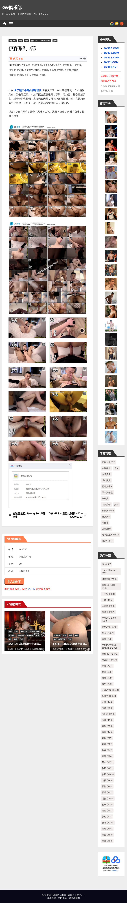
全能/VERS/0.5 (109, 619)
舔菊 (107, 792)
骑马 (28, 74)
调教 (15, 639)
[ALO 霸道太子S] (111, 297)
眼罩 (107, 732)
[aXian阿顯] (111, 380)
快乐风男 (106, 474)
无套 (21, 69)
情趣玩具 (109, 659)
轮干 (107, 804)
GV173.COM (111, 52)
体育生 (108, 612)
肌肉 (53, 69)
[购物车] (117, 23)
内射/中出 (109, 627)
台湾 (16, 631)
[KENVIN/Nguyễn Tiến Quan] (111, 130)
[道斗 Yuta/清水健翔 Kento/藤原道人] (111, 283)
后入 (59, 65)
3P (106, 564)
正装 (107, 702)
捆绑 (107, 672)
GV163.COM (111, 48)
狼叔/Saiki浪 (108, 510)
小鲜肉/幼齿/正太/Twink (109, 646)
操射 (13, 69)
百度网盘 (30, 635)
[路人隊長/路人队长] (111, 353)
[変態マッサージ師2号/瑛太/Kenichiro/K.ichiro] (111, 227)
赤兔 (116, 468)
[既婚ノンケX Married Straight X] (111, 241)
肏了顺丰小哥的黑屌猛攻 (28, 90)
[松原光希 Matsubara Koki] (111, 186)
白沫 (38, 69)
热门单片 (12, 635)
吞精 (107, 639)
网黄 (55, 41)
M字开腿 (38, 65)
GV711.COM (111, 62)
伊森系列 (49, 65)
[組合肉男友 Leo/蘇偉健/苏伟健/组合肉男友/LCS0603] (111, 172)
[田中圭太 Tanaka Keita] (111, 311)
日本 (70, 635)
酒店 (21, 74)
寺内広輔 (106, 504)
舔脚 (76, 69)
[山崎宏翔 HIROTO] (111, 116)
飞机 (21, 639)
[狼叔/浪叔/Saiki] (111, 158)
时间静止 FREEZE (110, 534)
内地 (20, 41)
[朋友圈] (112, 23)
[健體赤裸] (111, 325)
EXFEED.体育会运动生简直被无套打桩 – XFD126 (82, 644)
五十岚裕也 (107, 492)
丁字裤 (108, 594)
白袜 (46, 69)
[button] (122, 23)
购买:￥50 (18, 58)
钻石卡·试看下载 (59, 639)
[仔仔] (111, 339)
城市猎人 (106, 480)
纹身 (107, 750)
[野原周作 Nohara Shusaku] (111, 422)
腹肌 (69, 69)
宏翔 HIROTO (108, 462)
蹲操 (13, 74)
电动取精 (21, 635)
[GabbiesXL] (111, 366)
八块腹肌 (106, 468)
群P (10, 639)
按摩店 (105, 498)
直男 (107, 726)
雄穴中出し (107, 540)
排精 (107, 678)
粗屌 (107, 738)
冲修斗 (105, 522)
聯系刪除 (75, 897)
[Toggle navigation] (11, 23)
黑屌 (36, 74)
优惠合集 (12, 41)
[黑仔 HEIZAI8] (111, 269)
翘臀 (107, 756)
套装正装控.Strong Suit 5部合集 (29, 515)
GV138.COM (111, 57)
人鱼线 (108, 606)
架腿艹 (29, 69)
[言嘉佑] (111, 200)
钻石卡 (31, 588)
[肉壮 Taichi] (111, 394)
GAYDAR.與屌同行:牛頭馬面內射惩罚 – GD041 (35, 644)
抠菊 (79, 65)
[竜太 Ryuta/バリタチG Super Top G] (111, 213)
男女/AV (106, 516)
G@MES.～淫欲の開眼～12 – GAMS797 (66, 515)
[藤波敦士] (111, 436)
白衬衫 (108, 714)
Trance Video (108, 586)
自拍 (107, 780)
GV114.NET (111, 66)
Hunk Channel (109, 571)
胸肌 (61, 69)
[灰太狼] (111, 408)
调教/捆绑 (106, 528)
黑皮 (107, 834)
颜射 (107, 816)
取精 (10, 631)
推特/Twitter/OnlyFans (40, 41)
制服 (26, 41)
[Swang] (111, 144)
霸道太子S (107, 486)
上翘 (107, 600)
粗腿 (107, 744)
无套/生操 (110, 690)
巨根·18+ (69, 65)
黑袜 (44, 74)
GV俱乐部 (12, 7)
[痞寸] (111, 255)
